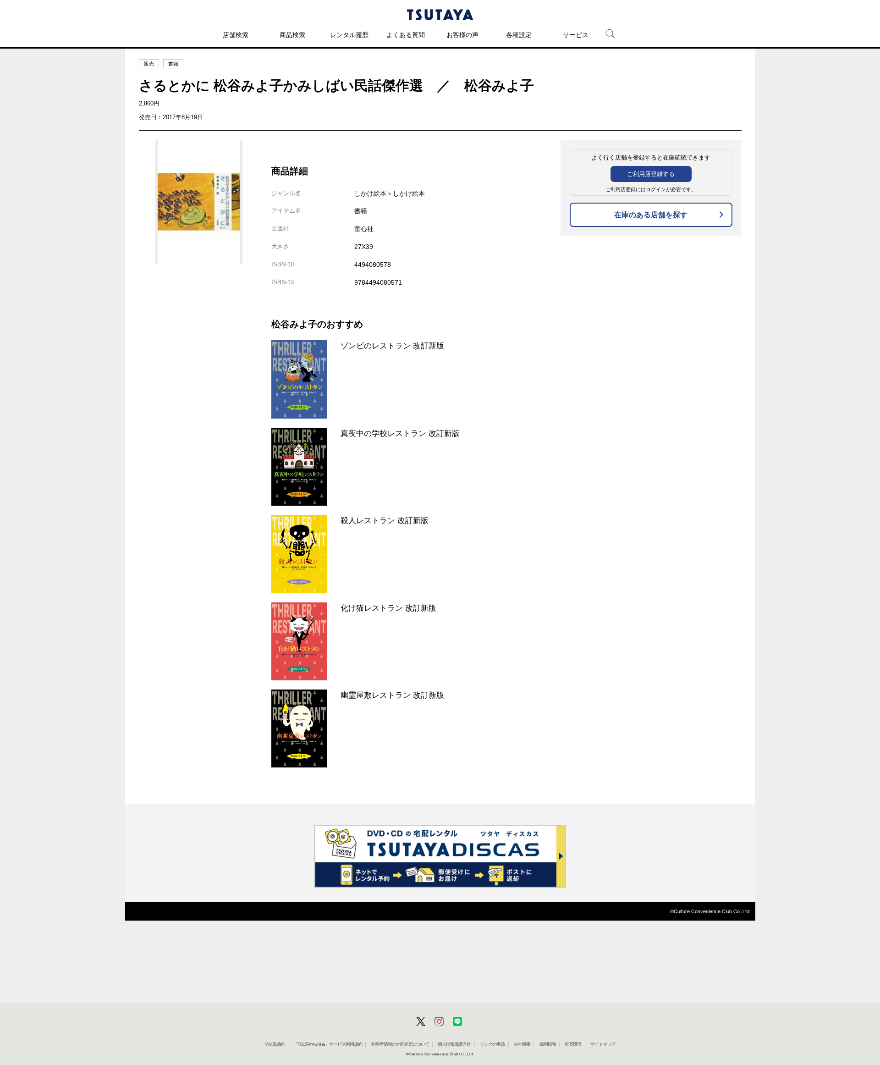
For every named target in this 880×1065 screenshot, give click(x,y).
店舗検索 (235, 35)
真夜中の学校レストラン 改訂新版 (400, 433)
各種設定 (519, 35)
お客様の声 (462, 35)
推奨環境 (573, 1044)
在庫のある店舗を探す (651, 215)
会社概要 (522, 1044)
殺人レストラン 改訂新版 (385, 520)
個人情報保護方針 (454, 1044)
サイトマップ (602, 1044)
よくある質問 (405, 35)
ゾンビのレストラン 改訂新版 (392, 345)
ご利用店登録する (651, 174)
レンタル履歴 (349, 35)
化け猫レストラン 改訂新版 (388, 608)
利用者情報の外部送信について (400, 1044)
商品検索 (292, 35)
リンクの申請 (492, 1044)
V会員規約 (274, 1044)
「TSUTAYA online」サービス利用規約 (327, 1044)
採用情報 (547, 1044)
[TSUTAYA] (440, 14)
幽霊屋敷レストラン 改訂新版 (392, 695)
